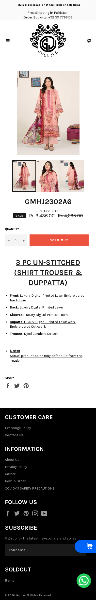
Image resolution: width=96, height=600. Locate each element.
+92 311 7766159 (60, 17)
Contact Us (14, 435)
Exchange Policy (18, 428)
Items (9, 580)
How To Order (15, 481)
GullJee (20, 595)
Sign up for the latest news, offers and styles (40, 538)
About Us (12, 460)
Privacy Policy (16, 467)
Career (10, 474)
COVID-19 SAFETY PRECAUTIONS (29, 488)
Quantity (12, 229)
